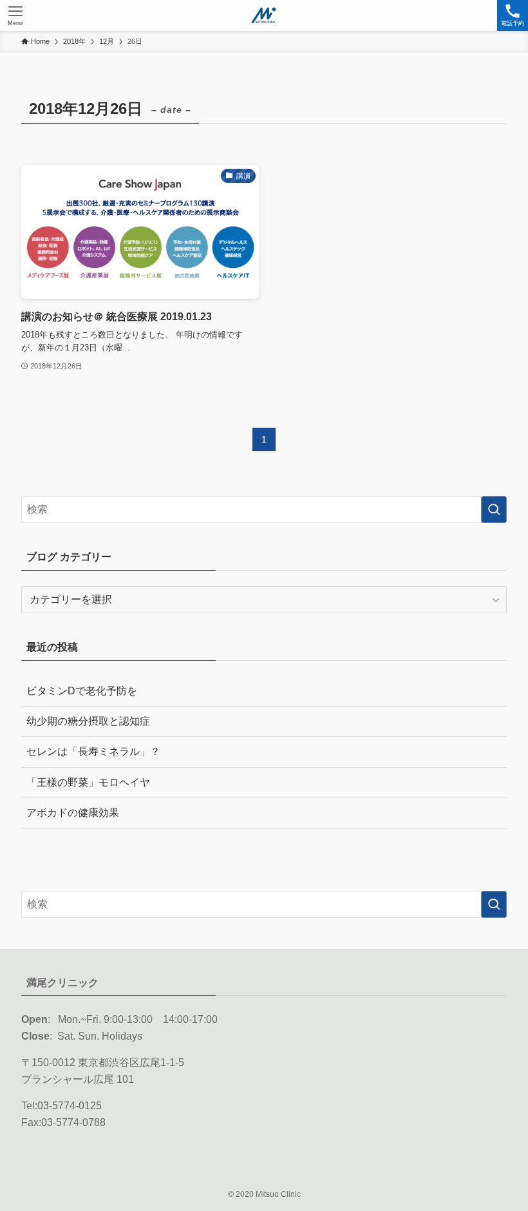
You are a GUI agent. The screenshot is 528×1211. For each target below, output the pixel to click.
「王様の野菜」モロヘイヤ (88, 782)
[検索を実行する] (494, 509)
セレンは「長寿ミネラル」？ (93, 751)
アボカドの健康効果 (72, 812)
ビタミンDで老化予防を (81, 690)
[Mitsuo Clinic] (263, 15)
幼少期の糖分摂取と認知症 (88, 721)
